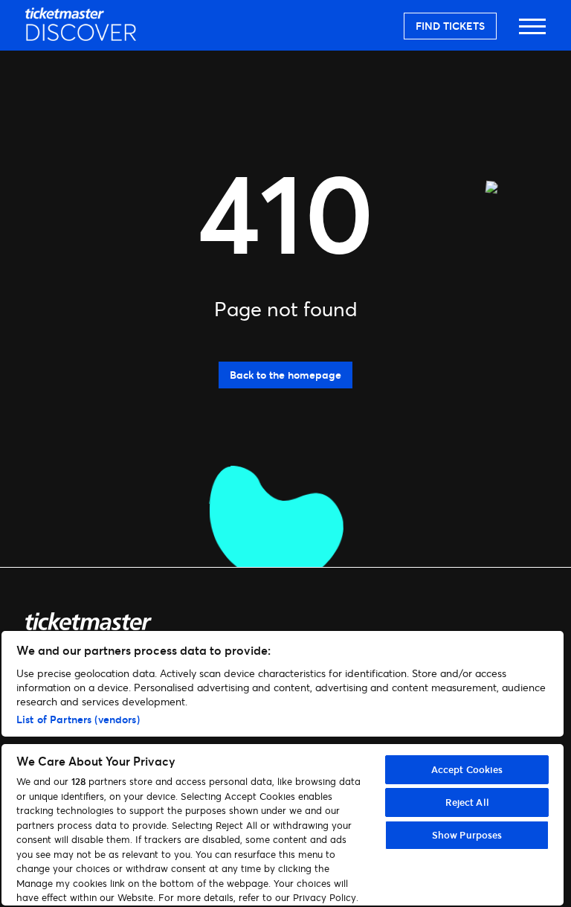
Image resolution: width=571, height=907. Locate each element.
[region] (282, 768)
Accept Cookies (467, 769)
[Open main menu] (532, 33)
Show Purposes (467, 835)
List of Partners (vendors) (78, 719)
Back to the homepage (285, 375)
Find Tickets (450, 26)
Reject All (467, 802)
